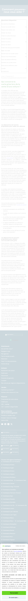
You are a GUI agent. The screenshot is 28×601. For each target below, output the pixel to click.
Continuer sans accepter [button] (21, 545)
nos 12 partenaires (18, 551)
